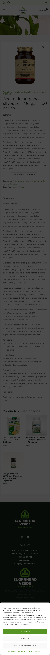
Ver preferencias (25, 646)
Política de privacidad (32, 651)
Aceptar (25, 631)
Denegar (25, 639)
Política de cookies (15, 651)
